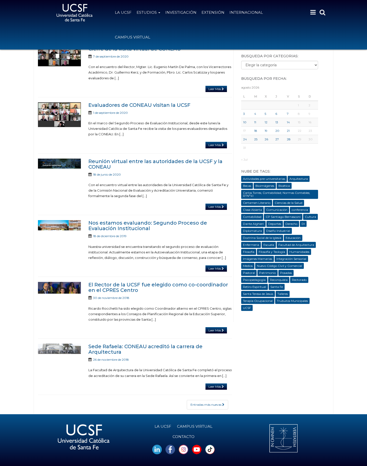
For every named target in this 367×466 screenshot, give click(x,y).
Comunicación (276, 210)
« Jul (244, 159)
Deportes (274, 224)
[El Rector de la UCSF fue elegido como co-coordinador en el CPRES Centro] (59, 288)
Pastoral (249, 273)
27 (277, 139)
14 (288, 122)
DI (303, 224)
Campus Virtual (132, 37)
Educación (293, 238)
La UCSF (123, 12)
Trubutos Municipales (292, 301)
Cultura (310, 217)
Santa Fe (276, 287)
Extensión (212, 12)
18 (255, 131)
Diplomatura (252, 231)
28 (289, 139)
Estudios (147, 12)
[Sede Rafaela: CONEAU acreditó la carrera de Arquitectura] (59, 349)
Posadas (286, 273)
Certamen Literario (256, 203)
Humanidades (299, 252)
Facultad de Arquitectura (296, 245)
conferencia (300, 210)
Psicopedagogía (254, 280)
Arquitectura (298, 179)
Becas (247, 186)
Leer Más (215, 89)
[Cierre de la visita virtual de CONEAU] (59, 56)
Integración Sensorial (291, 259)
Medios (248, 266)
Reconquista (279, 280)
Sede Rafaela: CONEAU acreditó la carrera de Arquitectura (145, 349)
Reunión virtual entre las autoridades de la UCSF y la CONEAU (155, 164)
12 (266, 122)
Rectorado (299, 280)
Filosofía (248, 252)
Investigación (180, 12)
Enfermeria (251, 245)
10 (244, 122)
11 (255, 122)
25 (255, 139)
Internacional (246, 12)
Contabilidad (252, 217)
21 (288, 131)
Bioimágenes (264, 186)
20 (277, 131)
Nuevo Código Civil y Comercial (279, 266)
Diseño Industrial (278, 231)
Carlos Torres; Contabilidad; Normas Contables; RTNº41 (276, 194)
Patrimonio (267, 273)
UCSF (247, 308)
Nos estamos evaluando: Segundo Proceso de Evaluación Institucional (147, 225)
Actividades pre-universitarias (264, 179)
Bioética (284, 186)
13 (276, 122)
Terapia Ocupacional (258, 301)
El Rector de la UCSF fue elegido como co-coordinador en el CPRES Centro (158, 287)
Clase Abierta (252, 210)
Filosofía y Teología (272, 252)
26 (266, 139)
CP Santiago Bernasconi (283, 217)
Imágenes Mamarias (257, 259)
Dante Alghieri (253, 224)
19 (266, 131)
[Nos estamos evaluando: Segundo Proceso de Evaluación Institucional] (59, 225)
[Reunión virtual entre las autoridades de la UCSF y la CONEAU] (59, 164)
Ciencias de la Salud (288, 203)
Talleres (282, 294)
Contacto (183, 436)
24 (245, 139)
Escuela (268, 245)
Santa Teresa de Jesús (258, 294)
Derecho (291, 224)
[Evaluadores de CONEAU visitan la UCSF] (59, 114)
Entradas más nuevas (206, 404)
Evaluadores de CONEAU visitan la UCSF (139, 105)
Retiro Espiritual (254, 287)
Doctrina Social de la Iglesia (262, 238)
